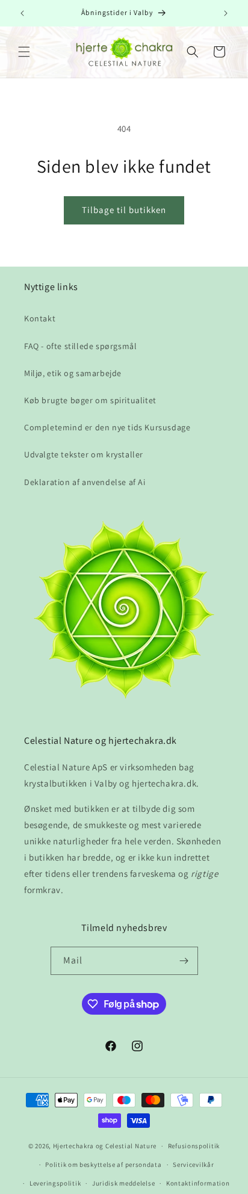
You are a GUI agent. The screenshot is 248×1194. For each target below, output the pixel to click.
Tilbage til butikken (124, 209)
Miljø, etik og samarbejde (73, 373)
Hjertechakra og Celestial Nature (105, 1146)
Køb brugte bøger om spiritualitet (90, 400)
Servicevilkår (193, 1164)
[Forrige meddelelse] (22, 13)
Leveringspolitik (55, 1183)
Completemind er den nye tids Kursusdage (107, 427)
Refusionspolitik (194, 1146)
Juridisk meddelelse (123, 1183)
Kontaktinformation (198, 1183)
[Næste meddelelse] (225, 13)
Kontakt (39, 318)
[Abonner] (184, 961)
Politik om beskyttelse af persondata (103, 1164)
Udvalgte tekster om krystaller (83, 454)
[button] (24, 52)
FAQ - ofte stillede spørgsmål (80, 346)
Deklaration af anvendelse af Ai (85, 482)
